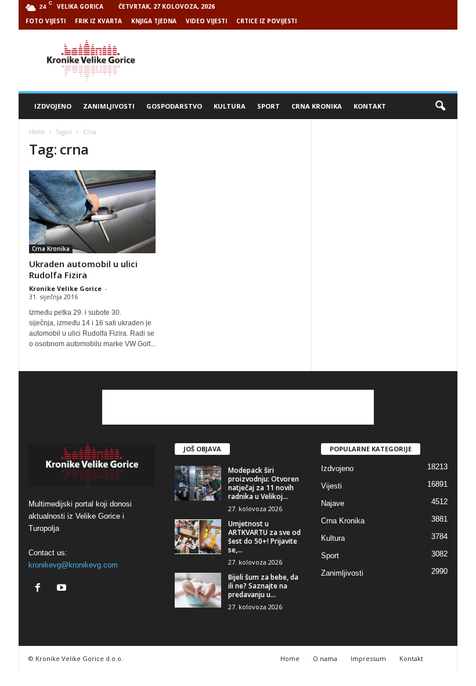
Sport (268, 106)
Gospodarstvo (174, 106)
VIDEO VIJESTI (206, 21)
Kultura (230, 106)
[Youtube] (63, 588)
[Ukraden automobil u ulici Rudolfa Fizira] (92, 211)
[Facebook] (40, 588)
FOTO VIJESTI (46, 21)
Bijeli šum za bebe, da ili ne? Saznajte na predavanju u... (263, 585)
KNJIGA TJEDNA (153, 21)
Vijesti (331, 486)
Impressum (368, 658)
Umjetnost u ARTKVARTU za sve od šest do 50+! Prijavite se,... (264, 537)
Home (37, 132)
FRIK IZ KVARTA (98, 21)
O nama (325, 658)
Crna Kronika (316, 106)
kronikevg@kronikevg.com (73, 565)
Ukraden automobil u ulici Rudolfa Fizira (83, 269)
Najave (332, 503)
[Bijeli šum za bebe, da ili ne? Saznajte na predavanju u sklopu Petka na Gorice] (198, 590)
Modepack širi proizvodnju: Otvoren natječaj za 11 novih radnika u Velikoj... (263, 483)
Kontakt (370, 106)
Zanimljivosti (109, 106)
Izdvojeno (52, 106)
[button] (440, 106)
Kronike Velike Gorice (65, 288)
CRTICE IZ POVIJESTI (266, 21)
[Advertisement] (310, 60)
